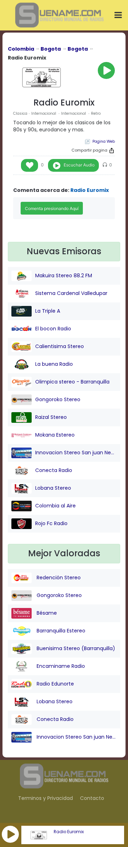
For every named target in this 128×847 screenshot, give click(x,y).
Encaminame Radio (60, 666)
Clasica (20, 113)
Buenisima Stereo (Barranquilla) (75, 648)
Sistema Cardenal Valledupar (71, 293)
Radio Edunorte (54, 683)
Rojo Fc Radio (51, 523)
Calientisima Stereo (59, 346)
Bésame (46, 612)
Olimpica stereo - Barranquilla (72, 381)
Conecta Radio (53, 470)
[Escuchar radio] (106, 70)
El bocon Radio (53, 328)
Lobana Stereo (53, 487)
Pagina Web (103, 141)
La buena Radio (54, 364)
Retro (96, 113)
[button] (10, 834)
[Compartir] (111, 150)
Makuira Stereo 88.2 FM (63, 275)
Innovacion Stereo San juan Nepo (76, 452)
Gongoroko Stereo (57, 399)
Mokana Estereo (55, 434)
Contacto (92, 798)
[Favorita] (29, 165)
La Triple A (47, 310)
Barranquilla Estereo (60, 630)
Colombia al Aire (55, 505)
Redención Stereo (58, 577)
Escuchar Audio (79, 164)
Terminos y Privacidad (45, 798)
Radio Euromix (69, 832)
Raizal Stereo (51, 417)
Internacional (44, 113)
